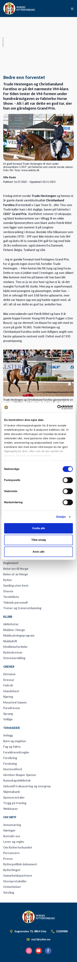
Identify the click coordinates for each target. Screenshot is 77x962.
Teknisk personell (15, 603)
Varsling (8, 893)
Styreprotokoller (15, 881)
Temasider (11, 727)
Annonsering (12, 825)
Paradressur (11, 708)
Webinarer (10, 809)
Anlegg (8, 735)
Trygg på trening (14, 803)
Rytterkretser (13, 652)
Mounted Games (15, 702)
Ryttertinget (11, 870)
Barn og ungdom (14, 741)
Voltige (8, 719)
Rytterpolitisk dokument (20, 864)
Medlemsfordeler (15, 647)
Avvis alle (38, 551)
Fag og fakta (11, 747)
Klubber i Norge (14, 630)
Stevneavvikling (14, 658)
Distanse (9, 674)
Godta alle (38, 528)
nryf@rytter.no (40, 939)
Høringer (9, 830)
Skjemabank (11, 792)
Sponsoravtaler (14, 797)
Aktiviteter (11, 624)
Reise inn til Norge (15, 569)
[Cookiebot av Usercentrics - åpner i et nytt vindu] (57, 407)
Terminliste (11, 597)
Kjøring (8, 697)
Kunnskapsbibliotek (17, 780)
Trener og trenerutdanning (22, 608)
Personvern (11, 853)
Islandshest (11, 691)
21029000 (62, 931)
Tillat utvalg (38, 539)
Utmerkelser (12, 887)
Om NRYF (9, 817)
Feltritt (8, 685)
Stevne (8, 591)
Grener (8, 666)
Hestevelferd (12, 769)
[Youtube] (38, 951)
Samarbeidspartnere (17, 876)
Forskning (10, 764)
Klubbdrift (10, 641)
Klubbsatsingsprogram (18, 635)
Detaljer (61, 516)
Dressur (8, 680)
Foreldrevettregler (16, 752)
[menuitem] (28, 563)
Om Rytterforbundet (17, 847)
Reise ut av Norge (15, 574)
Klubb (7, 616)
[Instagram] (29, 951)
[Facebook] (48, 951)
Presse (8, 859)
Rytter (7, 580)
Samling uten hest (15, 586)
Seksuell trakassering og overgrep (27, 786)
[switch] (68, 480)
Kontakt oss (11, 836)
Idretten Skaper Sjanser (19, 775)
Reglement (10, 563)
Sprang (8, 714)
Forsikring (10, 758)
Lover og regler (13, 842)
